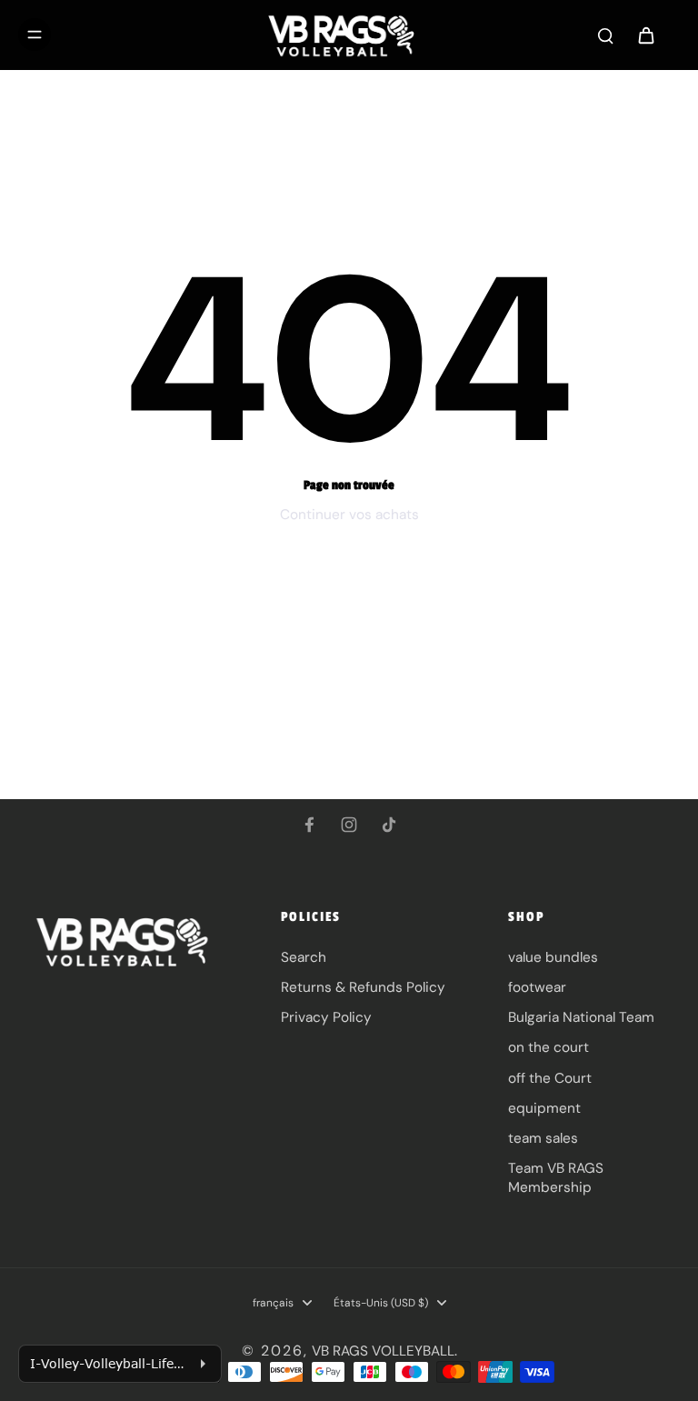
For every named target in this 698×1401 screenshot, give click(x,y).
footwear (537, 987)
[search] (605, 34)
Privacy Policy (326, 1017)
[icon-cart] (645, 34)
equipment (544, 1108)
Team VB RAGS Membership (555, 1177)
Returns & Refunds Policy (363, 987)
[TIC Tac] (389, 825)
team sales (543, 1138)
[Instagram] (349, 825)
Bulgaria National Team (581, 1017)
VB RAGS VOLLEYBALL (383, 1351)
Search (303, 957)
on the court (548, 1047)
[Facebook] (309, 825)
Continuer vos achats (349, 514)
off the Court (550, 1078)
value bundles (553, 957)
